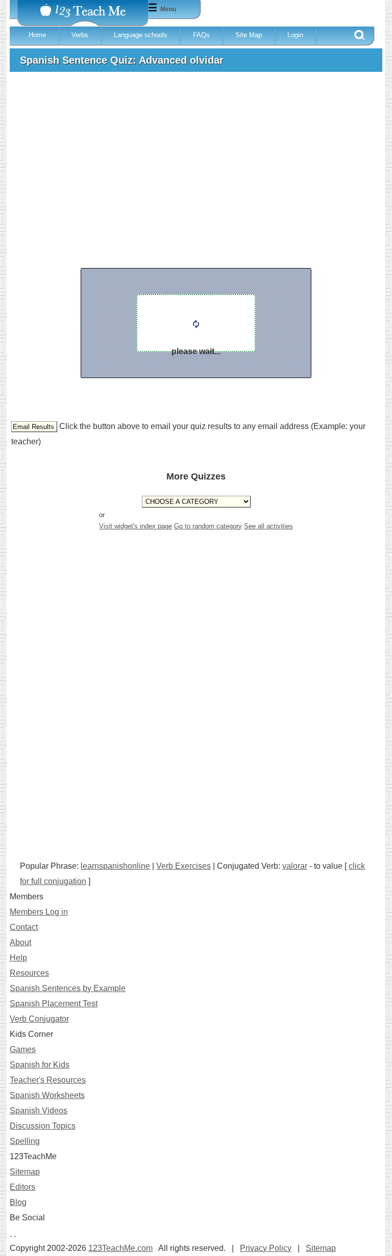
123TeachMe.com (120, 1248)
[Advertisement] (196, 156)
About (20, 942)
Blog (18, 1202)
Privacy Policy (265, 1248)
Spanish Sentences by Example (68, 988)
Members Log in (39, 911)
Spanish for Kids (39, 1064)
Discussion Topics (43, 1125)
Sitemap (25, 1171)
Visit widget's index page (135, 526)
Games (23, 1049)
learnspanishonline (115, 866)
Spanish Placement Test (53, 1003)
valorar (294, 866)
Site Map (248, 35)
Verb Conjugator (39, 1018)
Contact (24, 927)
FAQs (201, 35)
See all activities (268, 526)
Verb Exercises (183, 866)
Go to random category (208, 526)
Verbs (79, 35)
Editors (22, 1187)
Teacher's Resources (48, 1080)
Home (37, 35)
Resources (29, 973)
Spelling (25, 1141)
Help (18, 957)
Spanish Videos (38, 1110)
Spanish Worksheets (47, 1095)
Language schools (140, 35)
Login (295, 35)
